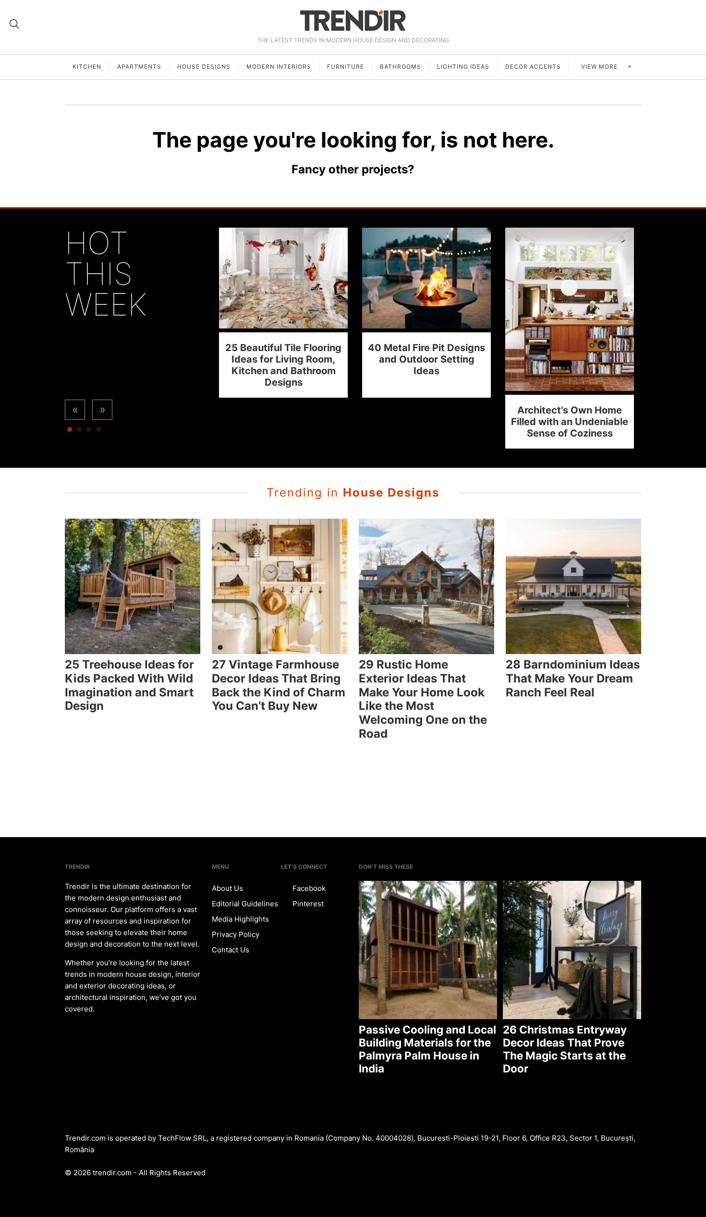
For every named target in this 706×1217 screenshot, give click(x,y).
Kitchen (87, 66)
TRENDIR (353, 20)
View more (600, 66)
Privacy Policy (235, 934)
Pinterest (307, 903)
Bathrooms (400, 66)
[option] (283, 312)
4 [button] (98, 432)
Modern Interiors (278, 66)
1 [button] (69, 432)
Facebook (308, 888)
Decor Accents (533, 66)
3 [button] (89, 432)
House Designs (204, 66)
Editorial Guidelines (245, 903)
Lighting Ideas (463, 66)
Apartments (139, 66)
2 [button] (79, 432)
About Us (227, 888)
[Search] (14, 24)
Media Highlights (240, 919)
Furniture (345, 66)
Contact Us (230, 949)
